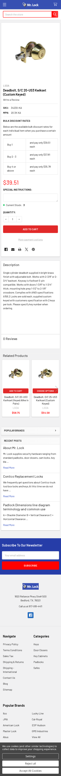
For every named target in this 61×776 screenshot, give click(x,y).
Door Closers (40, 650)
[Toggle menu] (4, 4)
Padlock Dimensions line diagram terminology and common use (26, 507)
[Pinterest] (33, 249)
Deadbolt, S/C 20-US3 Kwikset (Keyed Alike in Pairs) (15, 400)
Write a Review (11, 99)
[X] (26, 249)
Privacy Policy (10, 644)
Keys (36, 644)
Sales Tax (8, 656)
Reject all (30, 763)
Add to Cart (15, 391)
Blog (5, 683)
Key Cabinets (41, 656)
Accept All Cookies (30, 771)
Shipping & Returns (13, 661)
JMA (5, 719)
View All (36, 737)
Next (57, 389)
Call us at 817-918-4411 (30, 606)
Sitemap (7, 689)
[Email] (13, 249)
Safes (37, 667)
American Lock (11, 725)
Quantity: (9, 212)
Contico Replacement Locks (23, 476)
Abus (5, 737)
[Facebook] (6, 249)
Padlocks (39, 661)
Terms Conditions (12, 650)
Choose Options (45, 391)
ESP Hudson (38, 725)
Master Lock (9, 731)
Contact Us (9, 677)
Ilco (5, 713)
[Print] (20, 249)
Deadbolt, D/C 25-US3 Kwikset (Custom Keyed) (45, 400)
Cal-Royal (37, 719)
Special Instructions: (17, 189)
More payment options (30, 239)
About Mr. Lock (13, 448)
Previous (4, 389)
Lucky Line (38, 713)
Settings (31, 756)
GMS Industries (40, 731)
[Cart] (56, 4)
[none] (30, 52)
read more (8, 467)
